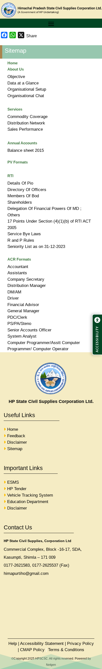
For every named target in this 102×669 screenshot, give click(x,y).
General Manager (23, 311)
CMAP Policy (32, 649)
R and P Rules (20, 240)
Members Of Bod (23, 196)
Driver (13, 298)
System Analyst (21, 336)
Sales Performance (25, 129)
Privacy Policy (80, 643)
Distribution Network (26, 123)
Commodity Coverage (27, 116)
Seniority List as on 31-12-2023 (36, 246)
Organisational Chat (25, 95)
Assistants (17, 273)
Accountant (17, 266)
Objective (16, 76)
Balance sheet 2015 (25, 150)
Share (31, 36)
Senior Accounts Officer (29, 330)
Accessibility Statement (42, 643)
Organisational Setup (26, 89)
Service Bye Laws (24, 234)
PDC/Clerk (17, 317)
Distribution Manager (26, 285)
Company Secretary (25, 279)
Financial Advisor (23, 304)
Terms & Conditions (66, 649)
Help (12, 643)
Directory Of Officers (26, 189)
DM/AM (14, 292)
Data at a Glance (23, 83)
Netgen (51, 665)
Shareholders (19, 202)
